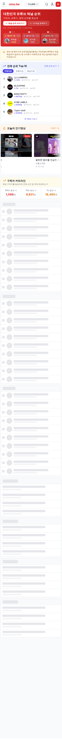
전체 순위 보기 (50, 66)
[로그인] (52, 4)
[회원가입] (58, 4)
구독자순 (8, 71)
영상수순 (31, 71)
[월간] (14, 32)
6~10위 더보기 (31, 119)
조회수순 (19, 71)
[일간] (9, 32)
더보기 (53, 128)
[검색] (46, 4)
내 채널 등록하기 (40, 23)
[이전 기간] (3, 38)
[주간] (12, 32)
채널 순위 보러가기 (16, 23)
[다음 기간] (59, 38)
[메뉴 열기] (3, 3)
